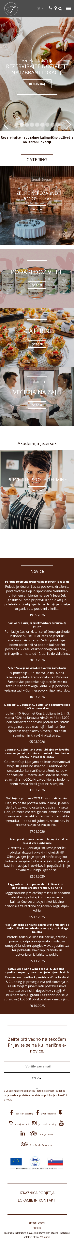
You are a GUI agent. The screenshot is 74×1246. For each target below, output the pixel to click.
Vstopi (37, 209)
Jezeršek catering (24, 1113)
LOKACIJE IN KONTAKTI (37, 1200)
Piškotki (37, 1227)
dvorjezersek (22, 1124)
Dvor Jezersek (46, 1134)
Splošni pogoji (37, 1222)
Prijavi (37, 1077)
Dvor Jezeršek (48, 1113)
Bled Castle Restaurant (41, 1145)
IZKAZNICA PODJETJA (37, 1192)
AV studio (45, 1237)
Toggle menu (68, 8)
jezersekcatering (47, 1124)
